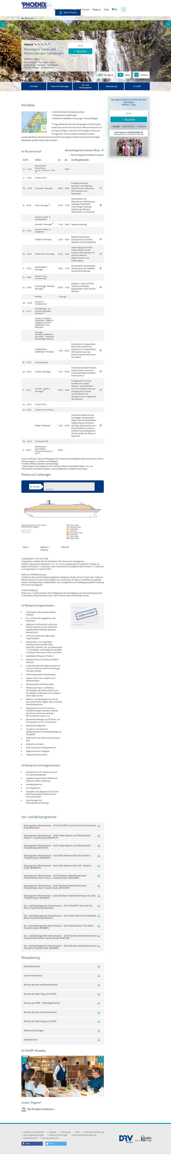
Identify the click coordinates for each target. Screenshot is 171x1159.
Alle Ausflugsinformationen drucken (87, 154)
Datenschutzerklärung (94, 1132)
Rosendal (38, 224)
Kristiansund (40, 254)
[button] (32, 1144)
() (115, 9)
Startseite (29, 18)
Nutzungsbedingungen (34, 1135)
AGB (77, 1132)
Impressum (66, 1132)
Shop (106, 9)
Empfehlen (141, 126)
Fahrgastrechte (30, 1138)
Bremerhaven (40, 165)
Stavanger (39, 188)
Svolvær (38, 388)
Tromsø (38, 371)
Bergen (38, 425)
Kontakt (52, 1132)
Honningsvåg (40, 286)
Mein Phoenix (70, 12)
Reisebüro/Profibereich (34, 1132)
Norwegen (49, 188)
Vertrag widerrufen (50, 1138)
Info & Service (82, 9)
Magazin (96, 9)
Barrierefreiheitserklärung (84, 1135)
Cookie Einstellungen (58, 1135)
